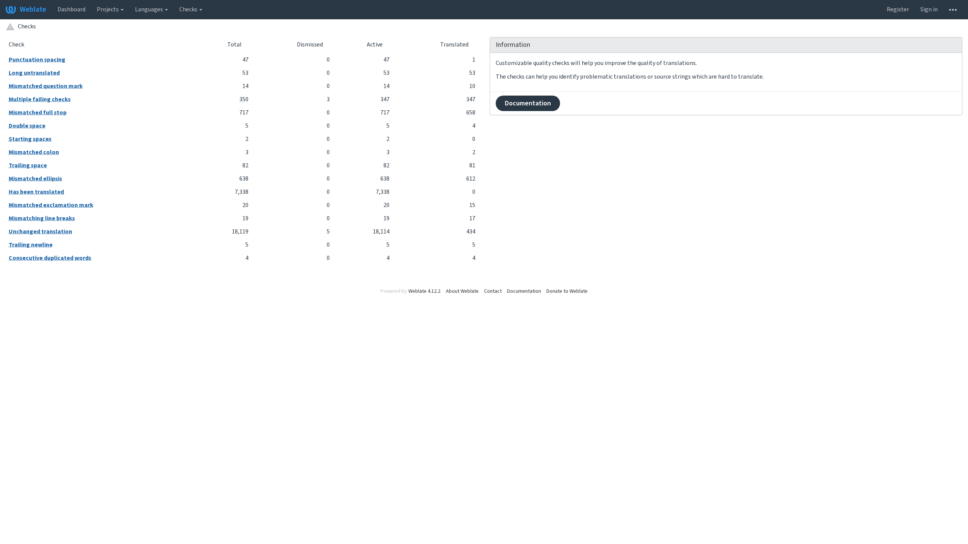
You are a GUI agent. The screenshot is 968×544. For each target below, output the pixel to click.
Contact (493, 291)
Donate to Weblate (567, 291)
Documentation (528, 103)
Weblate (33, 9)
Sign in (929, 9)
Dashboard (71, 9)
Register (898, 9)
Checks (189, 9)
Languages (149, 9)
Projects (108, 9)
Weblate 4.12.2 (424, 291)
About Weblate (462, 291)
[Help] (952, 9)
